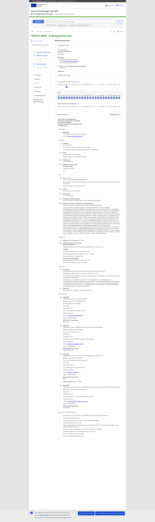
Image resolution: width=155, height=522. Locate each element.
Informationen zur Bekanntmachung (38, 101)
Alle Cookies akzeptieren (86, 513)
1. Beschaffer (37, 75)
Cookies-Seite (44, 515)
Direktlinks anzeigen (42, 55)
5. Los (35, 83)
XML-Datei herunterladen (43, 52)
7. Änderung (36, 91)
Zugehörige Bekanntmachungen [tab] (40, 45)
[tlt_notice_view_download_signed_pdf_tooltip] (67, 87)
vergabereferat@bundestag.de (71, 61)
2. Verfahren (36, 79)
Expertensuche (72, 25)
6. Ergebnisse (37, 87)
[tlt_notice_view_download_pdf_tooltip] (59, 98)
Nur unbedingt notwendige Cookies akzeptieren (110, 513)
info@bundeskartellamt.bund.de (75, 344)
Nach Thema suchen (83, 25)
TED (32, 31)
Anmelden (111, 5)
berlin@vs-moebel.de (72, 372)
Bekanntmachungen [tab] (37, 41)
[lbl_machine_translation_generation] (78, 104)
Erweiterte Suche (63, 25)
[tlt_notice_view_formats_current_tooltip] (119, 114)
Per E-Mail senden (41, 64)
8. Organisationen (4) (39, 95)
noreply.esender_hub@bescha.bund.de (77, 401)
